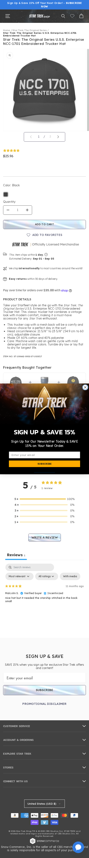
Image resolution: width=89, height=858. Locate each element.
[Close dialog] (85, 387)
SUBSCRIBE (44, 463)
